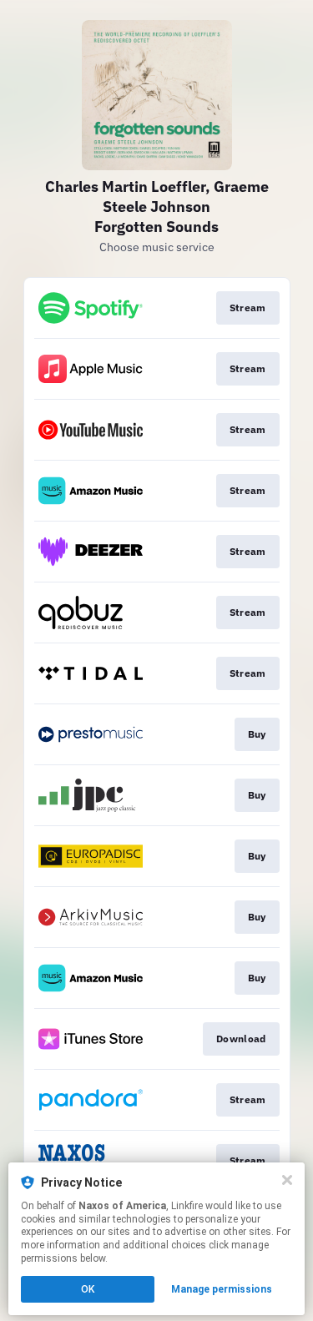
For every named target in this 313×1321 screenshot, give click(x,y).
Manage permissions (221, 1289)
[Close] (287, 1180)
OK (87, 1289)
